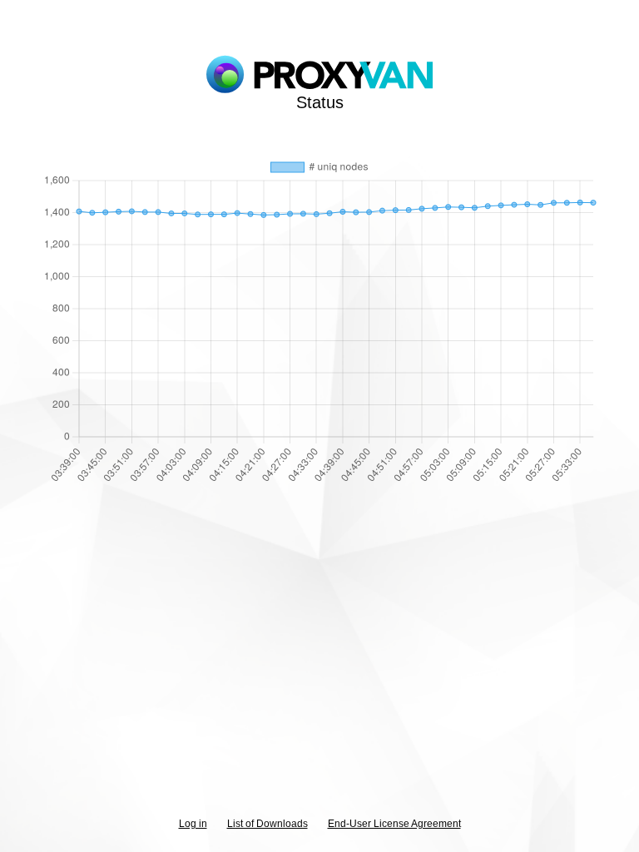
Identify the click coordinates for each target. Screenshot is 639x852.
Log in (193, 824)
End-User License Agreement (394, 824)
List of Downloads (267, 824)
